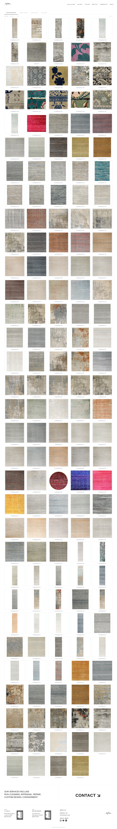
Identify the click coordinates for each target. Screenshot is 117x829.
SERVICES (95, 4)
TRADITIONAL (24, 12)
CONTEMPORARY (11, 12)
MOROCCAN (34, 12)
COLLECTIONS (71, 4)
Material (12, 16)
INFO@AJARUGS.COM (65, 815)
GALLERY (80, 4)
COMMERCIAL (104, 4)
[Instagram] (60, 820)
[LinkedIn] (66, 820)
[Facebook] (63, 820)
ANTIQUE (44, 12)
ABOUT (112, 4)
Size (18, 16)
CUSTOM (87, 4)
